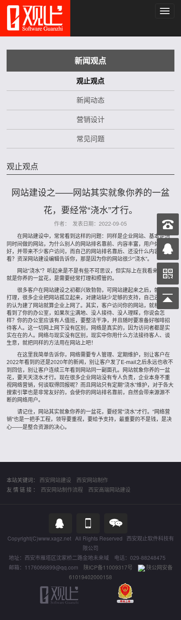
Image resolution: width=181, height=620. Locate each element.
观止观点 (90, 81)
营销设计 (90, 119)
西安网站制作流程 (62, 489)
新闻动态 (90, 100)
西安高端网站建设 (109, 489)
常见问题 (90, 138)
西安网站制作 (92, 479)
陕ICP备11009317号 (108, 567)
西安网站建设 (55, 479)
